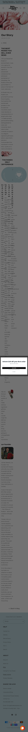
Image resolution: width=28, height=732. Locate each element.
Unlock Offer (14, 368)
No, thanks (14, 371)
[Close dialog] (26, 358)
